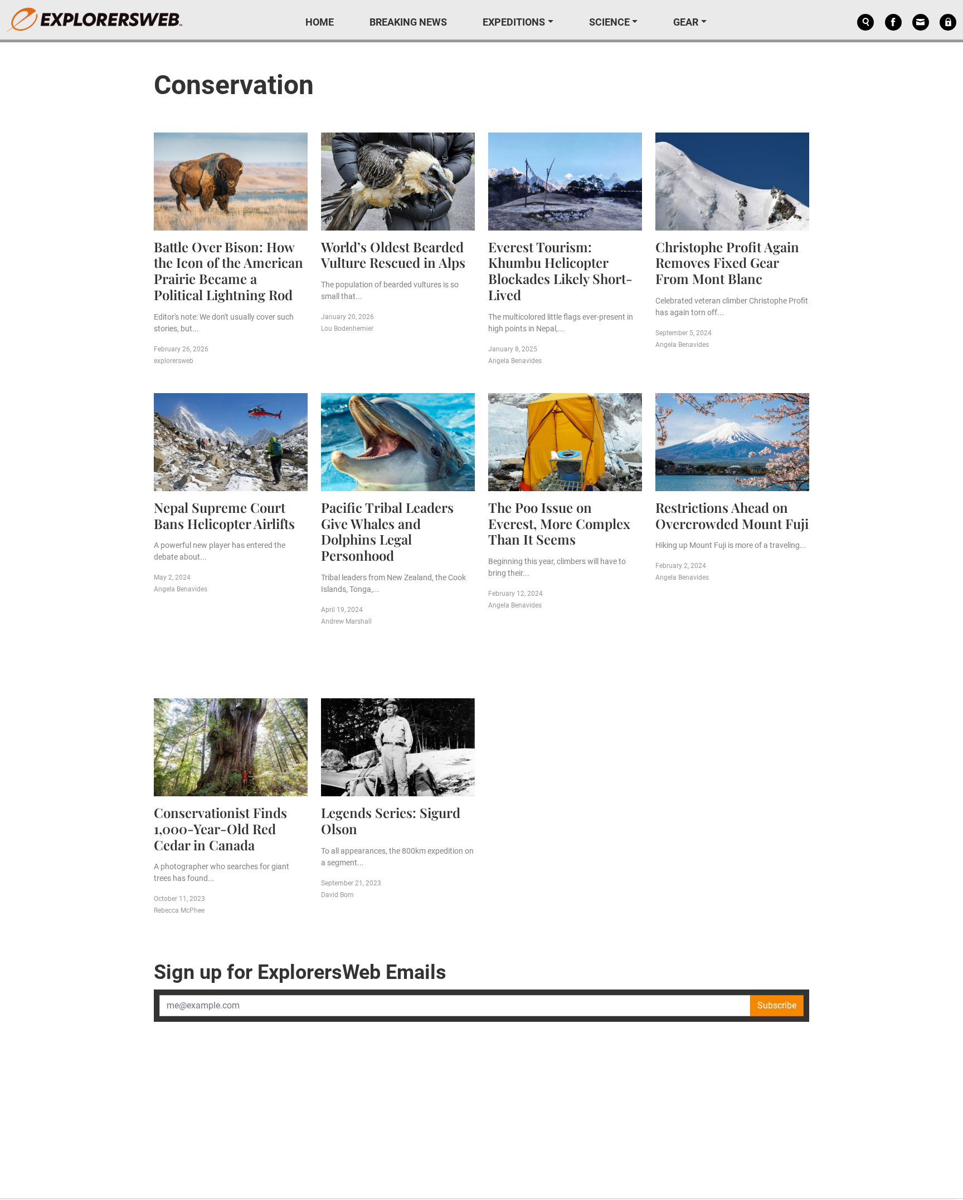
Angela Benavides (515, 361)
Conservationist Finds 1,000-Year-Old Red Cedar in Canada (220, 829)
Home (319, 22)
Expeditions (514, 22)
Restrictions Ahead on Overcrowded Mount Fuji (732, 515)
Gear (685, 22)
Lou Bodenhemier (347, 328)
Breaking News (408, 22)
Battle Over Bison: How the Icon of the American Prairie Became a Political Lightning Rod (228, 270)
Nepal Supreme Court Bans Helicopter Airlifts (224, 515)
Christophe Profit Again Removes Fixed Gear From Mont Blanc (727, 263)
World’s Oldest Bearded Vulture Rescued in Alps (393, 255)
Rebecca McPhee (179, 910)
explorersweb (173, 361)
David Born (337, 895)
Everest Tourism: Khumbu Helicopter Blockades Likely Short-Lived (560, 270)
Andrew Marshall (346, 621)
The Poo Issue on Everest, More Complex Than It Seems (559, 523)
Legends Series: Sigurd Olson (390, 820)
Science (609, 22)
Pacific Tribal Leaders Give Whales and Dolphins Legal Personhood (387, 531)
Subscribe (776, 1005)
